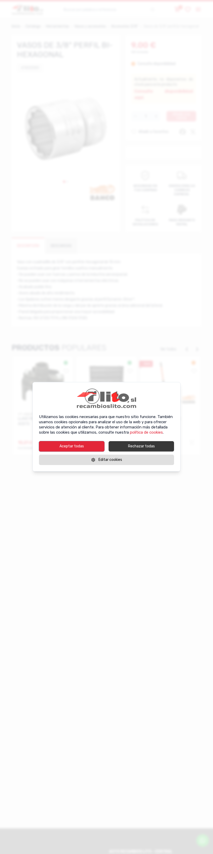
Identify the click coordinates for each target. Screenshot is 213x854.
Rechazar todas (141, 446)
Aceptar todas (71, 446)
